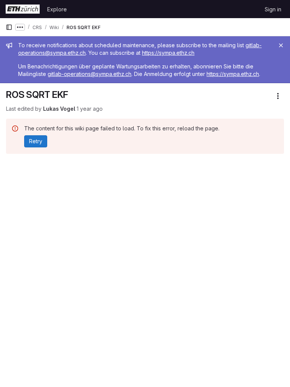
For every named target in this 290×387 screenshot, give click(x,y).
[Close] (280, 45)
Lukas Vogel (59, 108)
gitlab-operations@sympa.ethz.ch (89, 74)
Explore (57, 9)
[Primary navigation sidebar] (9, 27)
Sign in (273, 9)
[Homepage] (22, 9)
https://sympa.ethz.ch (168, 53)
